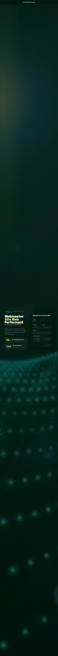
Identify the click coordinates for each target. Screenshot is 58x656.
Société (34, 330)
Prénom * (35, 324)
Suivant (47, 345)
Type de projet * (37, 336)
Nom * (44, 324)
